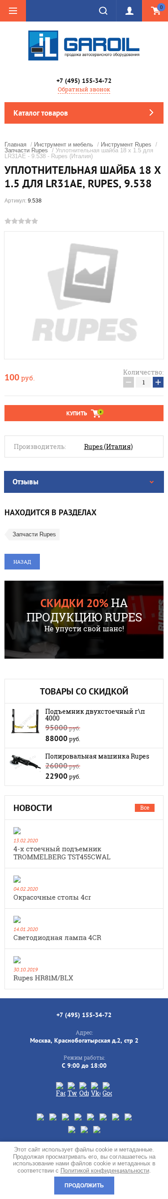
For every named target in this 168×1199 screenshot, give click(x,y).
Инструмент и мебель (63, 144)
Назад (22, 561)
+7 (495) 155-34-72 (84, 81)
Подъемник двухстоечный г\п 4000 (95, 714)
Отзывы (26, 482)
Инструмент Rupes (126, 144)
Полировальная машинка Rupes (97, 756)
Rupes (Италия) (108, 447)
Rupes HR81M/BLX (43, 977)
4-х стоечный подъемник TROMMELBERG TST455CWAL (62, 852)
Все (144, 807)
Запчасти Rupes (26, 150)
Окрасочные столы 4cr (52, 897)
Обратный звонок (84, 89)
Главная (15, 144)
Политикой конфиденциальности (104, 1170)
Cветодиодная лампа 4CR (57, 937)
